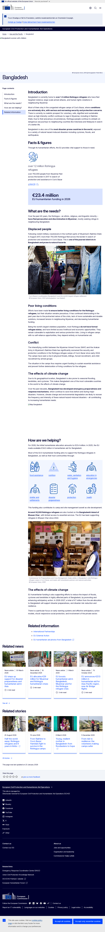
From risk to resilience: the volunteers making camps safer (90, 742)
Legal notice (75, 907)
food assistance (36, 475)
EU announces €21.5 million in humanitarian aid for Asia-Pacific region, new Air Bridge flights (90, 682)
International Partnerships (44, 631)
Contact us (57, 903)
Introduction (9, 94)
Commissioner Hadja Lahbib (64, 856)
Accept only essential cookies (87, 921)
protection (71, 497)
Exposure (6, 829)
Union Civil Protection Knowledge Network (18, 875)
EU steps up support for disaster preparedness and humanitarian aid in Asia (14, 681)
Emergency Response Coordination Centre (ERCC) (21, 871)
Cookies (51, 907)
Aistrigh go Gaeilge (15, 22)
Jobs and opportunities (62, 848)
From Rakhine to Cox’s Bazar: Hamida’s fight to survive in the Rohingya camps (38, 744)
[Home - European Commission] (14, 7)
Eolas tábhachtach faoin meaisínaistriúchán (39, 22)
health (89, 497)
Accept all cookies (62, 921)
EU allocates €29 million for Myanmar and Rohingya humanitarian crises (39, 680)
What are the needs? (13, 103)
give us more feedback (31, 777)
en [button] (90, 8)
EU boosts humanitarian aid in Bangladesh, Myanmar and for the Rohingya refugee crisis (64, 682)
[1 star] (4, 776)
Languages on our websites (34, 907)
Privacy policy (63, 907)
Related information (12, 112)
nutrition (52, 475)
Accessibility (88, 907)
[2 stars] (6, 776)
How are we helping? (13, 108)
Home (4, 34)
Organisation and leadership (64, 852)
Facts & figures (10, 99)
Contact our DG (8, 848)
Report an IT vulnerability (11, 907)
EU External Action (41, 636)
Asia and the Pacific (16, 34)
